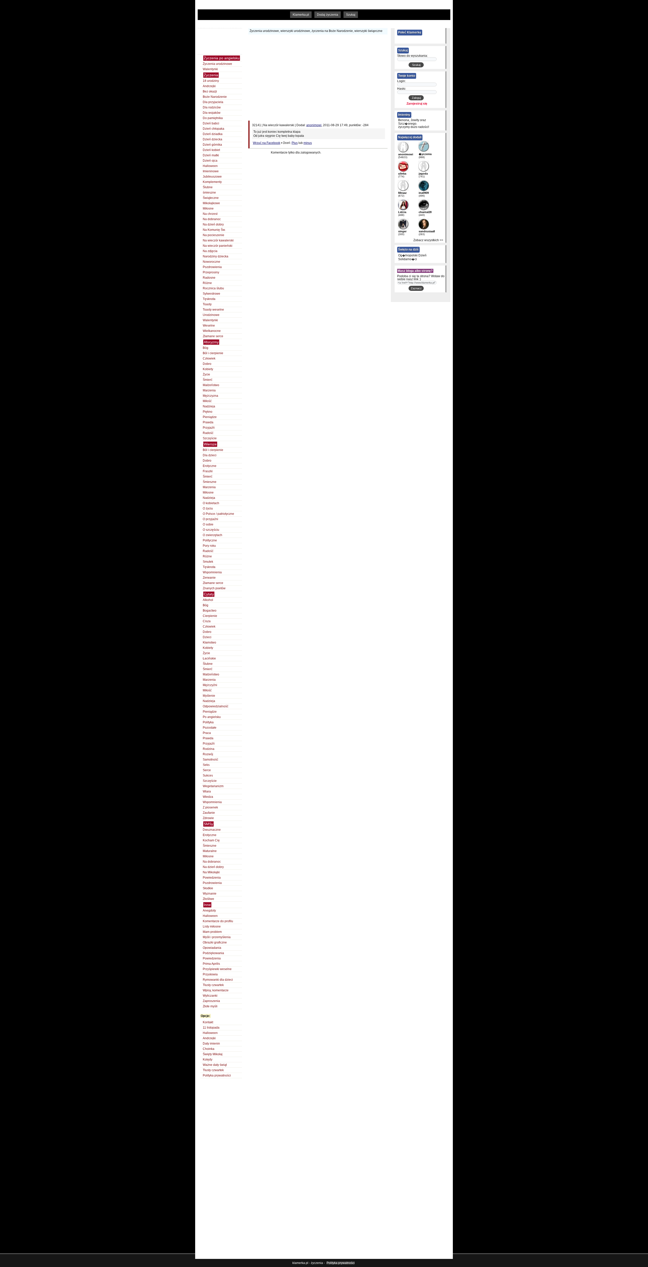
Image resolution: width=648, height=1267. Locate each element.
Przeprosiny (211, 272)
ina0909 (424, 192)
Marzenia (209, 390)
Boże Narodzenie (215, 96)
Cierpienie (210, 615)
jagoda (423, 173)
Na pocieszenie (213, 235)
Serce (207, 770)
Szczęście (210, 438)
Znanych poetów (214, 588)
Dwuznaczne (212, 829)
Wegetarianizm (213, 786)
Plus (295, 142)
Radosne (209, 277)
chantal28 (425, 212)
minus (307, 142)
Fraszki (208, 471)
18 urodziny (211, 80)
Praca (207, 732)
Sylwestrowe (211, 293)
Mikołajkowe (211, 203)
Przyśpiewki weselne (217, 969)
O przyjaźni (210, 519)
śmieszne (209, 192)
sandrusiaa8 (427, 231)
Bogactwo (209, 610)
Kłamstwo (209, 642)
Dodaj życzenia (327, 14)
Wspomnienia (212, 572)
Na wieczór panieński (217, 245)
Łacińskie (209, 658)
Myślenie (209, 695)
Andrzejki (209, 86)
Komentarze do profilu (218, 921)
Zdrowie (208, 818)
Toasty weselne (213, 309)
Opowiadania (212, 947)
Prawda (208, 422)
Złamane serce (213, 336)
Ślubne (208, 187)
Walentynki (210, 69)
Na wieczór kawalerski (218, 240)
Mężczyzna (210, 395)
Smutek (208, 561)
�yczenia (425, 154)
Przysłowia (210, 974)
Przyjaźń (209, 427)
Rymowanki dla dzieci (218, 979)
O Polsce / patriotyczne (218, 513)
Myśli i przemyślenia (217, 937)
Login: (402, 81)
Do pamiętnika (213, 118)
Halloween (210, 165)
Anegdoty (209, 910)
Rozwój (208, 754)
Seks (206, 764)
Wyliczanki (210, 995)
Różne (207, 283)
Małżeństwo (211, 385)
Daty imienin (211, 1043)
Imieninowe (211, 171)
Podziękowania (213, 953)
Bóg (205, 347)
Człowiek (209, 358)
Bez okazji (210, 91)
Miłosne (208, 208)
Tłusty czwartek (213, 985)
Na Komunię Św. (214, 229)
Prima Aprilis (211, 963)
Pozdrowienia (212, 267)
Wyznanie (209, 893)
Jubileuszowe (212, 176)
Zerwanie (209, 577)
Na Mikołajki (211, 872)
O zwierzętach (212, 535)
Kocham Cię (211, 840)
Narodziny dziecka (215, 256)
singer (402, 231)
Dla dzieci (209, 455)
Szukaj (350, 14)
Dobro (207, 363)
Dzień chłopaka (213, 128)
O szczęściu (211, 529)
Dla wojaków (211, 112)
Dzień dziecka (212, 139)
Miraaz (402, 192)
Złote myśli (210, 1006)
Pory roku (209, 545)
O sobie (208, 524)
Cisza (207, 621)
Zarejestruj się (417, 103)
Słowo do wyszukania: (412, 55)
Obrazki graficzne (215, 942)
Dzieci (207, 637)
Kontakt (208, 1022)
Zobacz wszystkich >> (428, 240)
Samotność (210, 759)
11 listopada (211, 1027)
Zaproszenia (211, 1001)
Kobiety (208, 369)
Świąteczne (211, 197)
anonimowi (313, 125)
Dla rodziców (212, 107)
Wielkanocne (212, 330)
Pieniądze (210, 417)
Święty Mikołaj (212, 1054)
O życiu (208, 508)
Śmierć (207, 379)
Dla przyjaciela (213, 102)
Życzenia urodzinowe (217, 63)
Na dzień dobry (213, 224)
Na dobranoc (212, 219)
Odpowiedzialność (215, 706)
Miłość (207, 401)
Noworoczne (211, 261)
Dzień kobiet (211, 150)
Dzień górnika (212, 144)
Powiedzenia (212, 877)
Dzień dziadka (212, 134)
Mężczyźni (210, 685)
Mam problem (212, 931)
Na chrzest (210, 213)
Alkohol (208, 599)
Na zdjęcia (210, 251)
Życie (206, 374)
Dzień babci (211, 123)
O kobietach (211, 503)
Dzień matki (211, 155)
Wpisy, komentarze (216, 990)
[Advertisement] (296, 23)
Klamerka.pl (301, 14)
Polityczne (210, 540)
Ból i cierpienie (213, 353)
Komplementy (212, 181)
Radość (208, 432)
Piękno (207, 411)
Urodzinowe (211, 314)
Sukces (208, 775)
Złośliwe (208, 898)
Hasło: (401, 88)
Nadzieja (209, 406)
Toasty (207, 304)
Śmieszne (209, 481)
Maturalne (210, 851)
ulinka (402, 173)
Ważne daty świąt (215, 1064)
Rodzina (208, 748)
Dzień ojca (210, 160)
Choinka (208, 1048)
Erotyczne (209, 465)
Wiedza (208, 796)
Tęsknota (209, 298)
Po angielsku (212, 716)
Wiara (207, 791)
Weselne (209, 325)
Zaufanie (209, 812)
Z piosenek (210, 807)
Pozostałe (209, 727)
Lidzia (402, 212)
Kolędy (207, 1059)
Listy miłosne (212, 926)
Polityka (208, 722)
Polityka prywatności (217, 1075)
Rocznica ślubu (213, 288)
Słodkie (208, 888)
